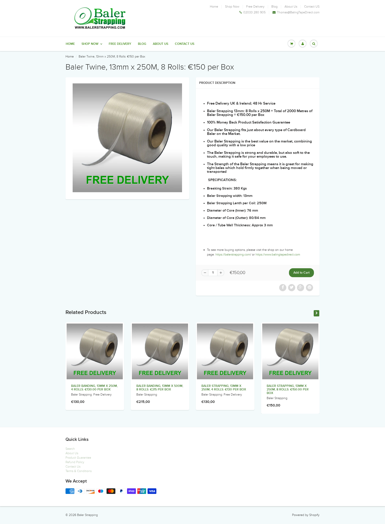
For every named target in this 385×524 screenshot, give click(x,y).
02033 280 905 (254, 12)
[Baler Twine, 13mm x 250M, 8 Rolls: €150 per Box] (127, 138)
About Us (291, 6)
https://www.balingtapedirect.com (278, 254)
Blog (274, 6)
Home (214, 6)
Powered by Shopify (305, 515)
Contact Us (73, 466)
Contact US (311, 6)
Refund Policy (75, 462)
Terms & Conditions (79, 471)
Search (70, 449)
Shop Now (232, 6)
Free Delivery (255, 6)
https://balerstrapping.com (232, 254)
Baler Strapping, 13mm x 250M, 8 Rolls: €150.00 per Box (288, 389)
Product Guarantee (78, 458)
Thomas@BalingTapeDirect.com (298, 12)
